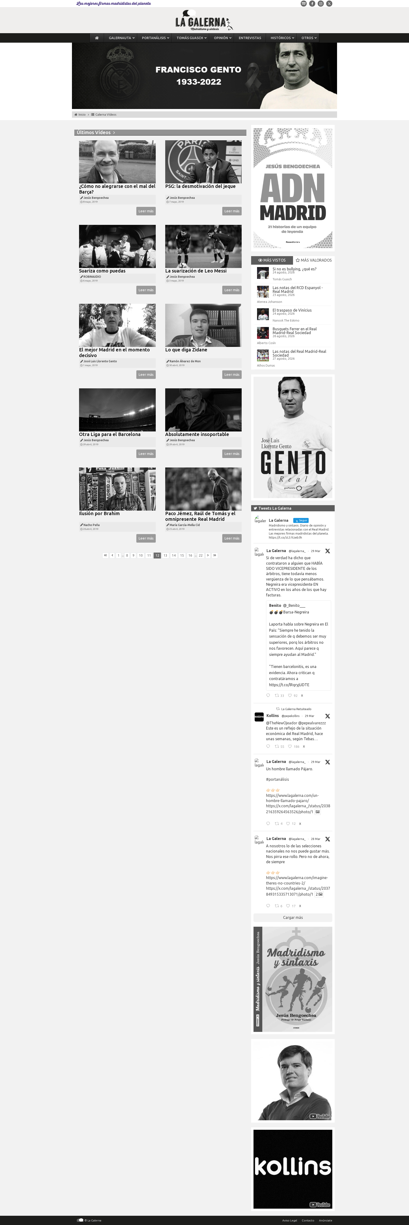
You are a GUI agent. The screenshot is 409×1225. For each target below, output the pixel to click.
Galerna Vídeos (105, 114)
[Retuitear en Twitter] (278, 709)
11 (149, 555)
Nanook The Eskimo (286, 320)
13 (165, 555)
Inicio (82, 114)
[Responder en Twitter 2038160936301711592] (269, 747)
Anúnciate (325, 1220)
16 (190, 555)
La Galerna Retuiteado (296, 709)
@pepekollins (290, 715)
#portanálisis (277, 779)
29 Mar (315, 551)
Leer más (146, 211)
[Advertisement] (160, 615)
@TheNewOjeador (281, 723)
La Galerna (276, 551)
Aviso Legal (289, 1220)
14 (174, 555)
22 (201, 555)
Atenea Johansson (269, 301)
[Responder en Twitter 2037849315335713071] (269, 906)
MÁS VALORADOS (316, 260)
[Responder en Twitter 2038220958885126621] (269, 696)
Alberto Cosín (266, 343)
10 (141, 555)
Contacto (308, 1220)
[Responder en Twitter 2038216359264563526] (269, 824)
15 (182, 555)
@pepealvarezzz (312, 723)
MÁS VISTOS (274, 260)
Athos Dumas (266, 365)
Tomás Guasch (282, 279)
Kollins (273, 715)
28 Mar (315, 838)
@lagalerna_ (297, 551)
